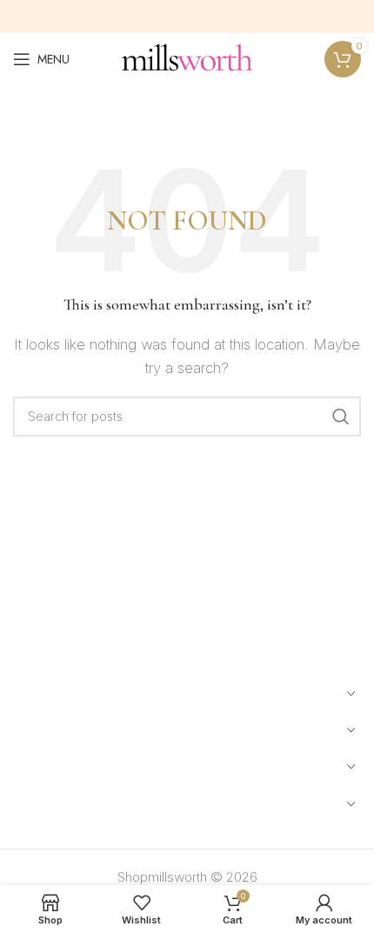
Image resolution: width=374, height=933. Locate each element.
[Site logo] (187, 58)
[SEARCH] (341, 417)
